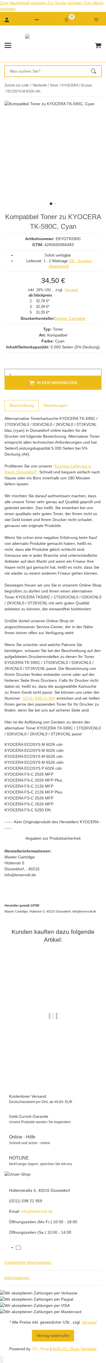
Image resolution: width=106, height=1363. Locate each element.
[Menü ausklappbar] (8, 45)
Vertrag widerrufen (53, 1335)
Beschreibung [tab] (21, 405)
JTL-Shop (41, 1349)
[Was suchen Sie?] (96, 71)
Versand (71, 290)
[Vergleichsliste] (66, 20)
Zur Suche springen (65, 3)
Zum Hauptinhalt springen (23, 3)
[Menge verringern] (9, 363)
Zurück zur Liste (17, 85)
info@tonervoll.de (37, 1211)
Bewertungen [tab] (55, 405)
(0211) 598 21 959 (38, 698)
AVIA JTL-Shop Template (74, 1349)
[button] (36, 20)
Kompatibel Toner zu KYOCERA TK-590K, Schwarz (53, 1062)
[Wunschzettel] (96, 20)
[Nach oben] (1, 1359)
